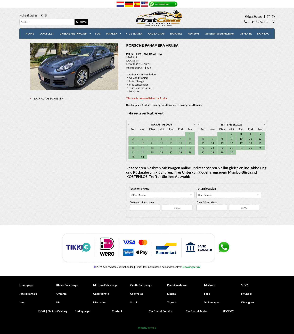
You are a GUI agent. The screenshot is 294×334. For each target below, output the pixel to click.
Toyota (171, 302)
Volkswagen (211, 302)
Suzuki (134, 302)
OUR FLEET (46, 33)
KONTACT (264, 33)
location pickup (139, 188)
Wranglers (248, 302)
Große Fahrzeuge (141, 285)
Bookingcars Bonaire (190, 104)
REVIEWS (193, 33)
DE (31, 15)
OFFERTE (246, 33)
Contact (117, 311)
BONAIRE (176, 33)
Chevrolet (136, 293)
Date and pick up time (142, 202)
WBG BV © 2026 (147, 328)
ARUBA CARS (156, 33)
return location (206, 188)
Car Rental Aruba (196, 311)
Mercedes (99, 302)
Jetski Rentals (28, 293)
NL (21, 15)
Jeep (22, 302)
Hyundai (246, 293)
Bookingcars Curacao (163, 104)
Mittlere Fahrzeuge (105, 285)
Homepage (26, 285)
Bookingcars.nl (191, 266)
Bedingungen (83, 311)
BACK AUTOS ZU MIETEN (48, 98)
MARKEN (112, 33)
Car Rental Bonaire (160, 311)
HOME (30, 33)
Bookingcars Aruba (137, 104)
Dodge (171, 293)
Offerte (61, 293)
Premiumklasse (177, 285)
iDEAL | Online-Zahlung (52, 311)
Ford (207, 293)
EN (26, 15)
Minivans (210, 285)
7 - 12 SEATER (133, 33)
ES (36, 15)
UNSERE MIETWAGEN (73, 33)
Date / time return (207, 202)
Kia (58, 302)
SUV (98, 33)
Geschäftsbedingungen (219, 33)
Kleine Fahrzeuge (67, 285)
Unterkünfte (101, 293)
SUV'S (245, 285)
